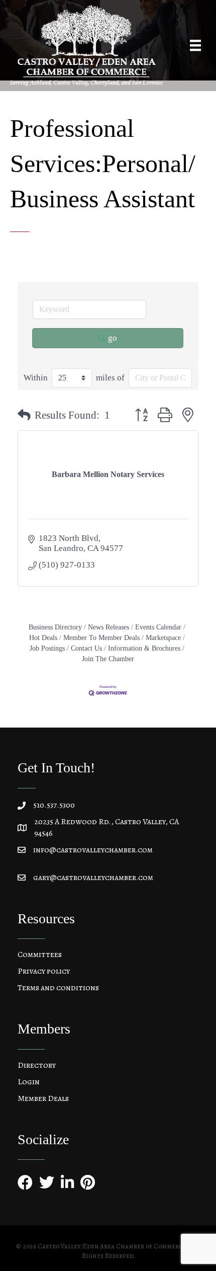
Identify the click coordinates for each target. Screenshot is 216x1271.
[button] (24, 415)
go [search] (112, 338)
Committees (40, 954)
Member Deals (43, 1098)
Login (29, 1081)
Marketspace (163, 637)
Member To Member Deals (101, 637)
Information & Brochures (144, 648)
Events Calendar (158, 627)
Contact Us (86, 648)
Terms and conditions (58, 987)
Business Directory (55, 627)
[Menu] (195, 45)
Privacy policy (44, 971)
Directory (37, 1065)
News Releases (108, 627)
